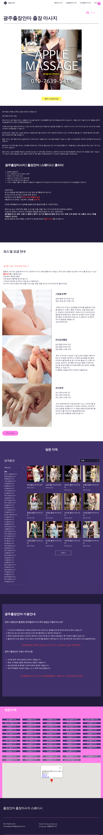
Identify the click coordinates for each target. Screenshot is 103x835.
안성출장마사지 (9, 493)
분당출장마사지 (31, 730)
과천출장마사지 (9, 574)
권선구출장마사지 (9, 531)
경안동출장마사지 (31, 756)
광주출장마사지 (9, 507)
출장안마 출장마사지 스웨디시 (23, 808)
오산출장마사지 (9, 517)
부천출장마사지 (9, 488)
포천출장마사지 (9, 567)
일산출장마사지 (9, 538)
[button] (99, 3)
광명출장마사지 (9, 486)
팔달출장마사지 (72, 733)
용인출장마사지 (9, 543)
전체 (5, 472)
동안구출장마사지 (9, 579)
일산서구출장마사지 (10, 474)
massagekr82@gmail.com (14, 826)
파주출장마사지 (9, 541)
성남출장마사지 (9, 498)
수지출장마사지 (92, 744)
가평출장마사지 (31, 719)
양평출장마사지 (72, 740)
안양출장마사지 (9, 553)
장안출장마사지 (51, 733)
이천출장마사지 (9, 581)
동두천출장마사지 (9, 536)
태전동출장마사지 (31, 760)
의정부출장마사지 (9, 526)
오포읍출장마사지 (91, 756)
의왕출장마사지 (9, 562)
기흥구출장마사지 (9, 481)
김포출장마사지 (9, 548)
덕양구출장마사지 (9, 495)
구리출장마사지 (9, 522)
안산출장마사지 (9, 483)
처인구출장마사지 (9, 534)
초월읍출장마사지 (11, 760)
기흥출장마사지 (72, 744)
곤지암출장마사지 (51, 756)
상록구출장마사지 (9, 546)
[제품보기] (35, 474)
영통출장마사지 (31, 733)
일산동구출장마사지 (10, 515)
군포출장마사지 (9, 558)
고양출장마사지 (9, 560)
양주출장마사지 (9, 519)
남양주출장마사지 (9, 577)
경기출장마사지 (11, 719)
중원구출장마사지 (9, 570)
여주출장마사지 (9, 572)
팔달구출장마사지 (9, 565)
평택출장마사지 (9, 479)
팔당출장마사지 (51, 760)
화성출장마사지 (9, 524)
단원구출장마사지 (9, 555)
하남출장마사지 (9, 505)
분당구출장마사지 (9, 503)
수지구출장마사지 (9, 510)
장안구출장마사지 (9, 550)
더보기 (63, 553)
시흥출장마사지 (9, 529)
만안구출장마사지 (9, 500)
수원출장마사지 (9, 512)
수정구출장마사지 (9, 491)
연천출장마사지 (11, 744)
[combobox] (90, 461)
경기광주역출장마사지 (72, 760)
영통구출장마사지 (9, 476)
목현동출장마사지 (71, 756)
